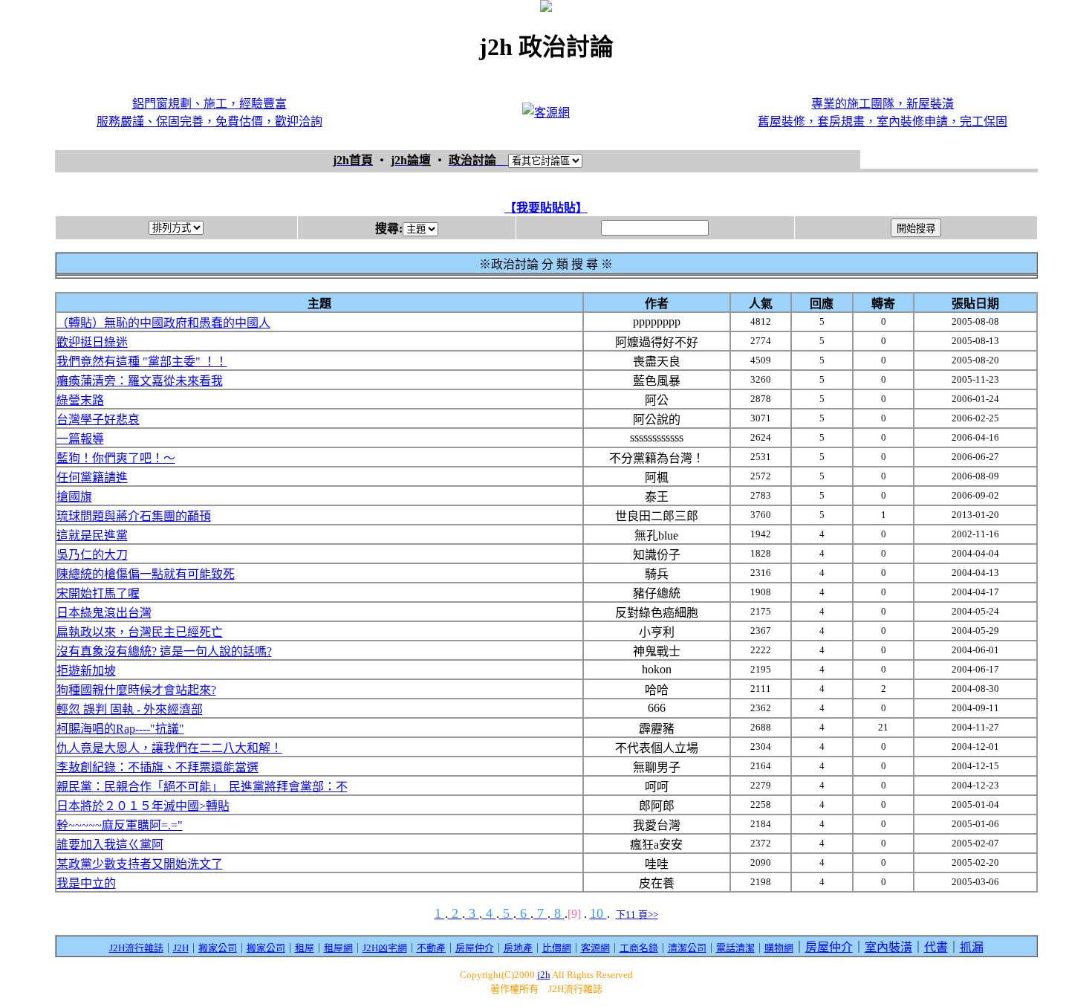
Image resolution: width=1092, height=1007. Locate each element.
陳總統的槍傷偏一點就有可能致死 (145, 574)
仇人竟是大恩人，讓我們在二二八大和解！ (169, 748)
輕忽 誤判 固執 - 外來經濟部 (129, 709)
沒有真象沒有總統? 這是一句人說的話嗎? (164, 651)
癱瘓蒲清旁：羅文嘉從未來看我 (139, 381)
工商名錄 (639, 947)
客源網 (595, 947)
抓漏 (972, 947)
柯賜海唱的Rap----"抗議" (120, 728)
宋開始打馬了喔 (98, 593)
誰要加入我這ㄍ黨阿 (109, 844)
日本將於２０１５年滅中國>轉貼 (143, 806)
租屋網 (338, 947)
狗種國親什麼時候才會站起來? (136, 690)
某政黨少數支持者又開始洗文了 (139, 864)
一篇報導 (80, 439)
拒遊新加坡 (86, 670)
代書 (936, 947)
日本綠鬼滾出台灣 (104, 612)
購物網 (778, 947)
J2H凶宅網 (385, 947)
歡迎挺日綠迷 (92, 342)
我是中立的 (86, 883)
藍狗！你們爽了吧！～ (115, 458)
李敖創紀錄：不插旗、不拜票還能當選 (157, 767)
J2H (181, 947)
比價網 (556, 947)
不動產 (431, 947)
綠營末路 (80, 400)
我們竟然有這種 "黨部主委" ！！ (141, 361)
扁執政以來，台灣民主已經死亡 (139, 632)
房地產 (518, 947)
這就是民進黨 (92, 535)
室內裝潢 (888, 947)
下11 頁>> (637, 914)
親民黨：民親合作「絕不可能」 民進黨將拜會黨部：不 (202, 786)
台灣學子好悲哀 (98, 419)
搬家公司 (217, 947)
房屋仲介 (474, 947)
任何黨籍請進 (92, 477)
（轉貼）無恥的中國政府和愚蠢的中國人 (163, 323)
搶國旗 (74, 496)
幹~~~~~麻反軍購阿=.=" (119, 825)
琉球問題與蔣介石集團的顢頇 (133, 516)
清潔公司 (687, 947)
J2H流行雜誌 (136, 947)
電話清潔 (735, 947)
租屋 (304, 947)
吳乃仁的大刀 (92, 554)
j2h (543, 974)
